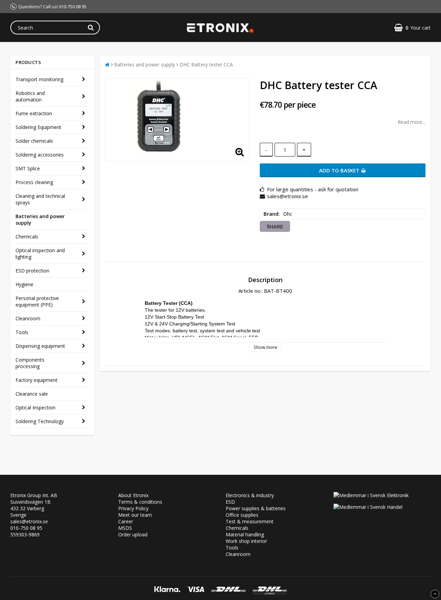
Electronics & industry (250, 495)
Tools (22, 332)
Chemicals (27, 236)
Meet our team (135, 515)
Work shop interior (246, 541)
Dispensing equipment (40, 346)
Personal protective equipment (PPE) (37, 301)
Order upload (132, 534)
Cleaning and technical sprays (40, 199)
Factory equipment (37, 380)
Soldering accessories (40, 154)
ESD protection (32, 270)
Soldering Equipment (38, 127)
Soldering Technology (40, 421)
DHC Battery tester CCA (206, 64)
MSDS (125, 528)
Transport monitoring (39, 79)
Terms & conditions (140, 502)
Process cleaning (34, 182)
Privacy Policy (133, 508)
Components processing (30, 362)
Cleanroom (28, 318)
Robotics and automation (30, 96)
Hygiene (24, 284)
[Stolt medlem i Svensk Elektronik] (371, 495)
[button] (412, 27)
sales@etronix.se (29, 521)
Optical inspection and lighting (40, 253)
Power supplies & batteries (256, 508)
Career (125, 521)
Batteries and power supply (40, 219)
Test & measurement (250, 521)
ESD (230, 502)
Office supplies (242, 515)
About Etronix (133, 495)
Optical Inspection (35, 407)
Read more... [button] (411, 122)
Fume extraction (34, 113)
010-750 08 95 (26, 528)
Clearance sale (32, 393)
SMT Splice (28, 168)
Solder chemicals (34, 141)
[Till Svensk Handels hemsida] (368, 507)
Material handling (245, 534)
